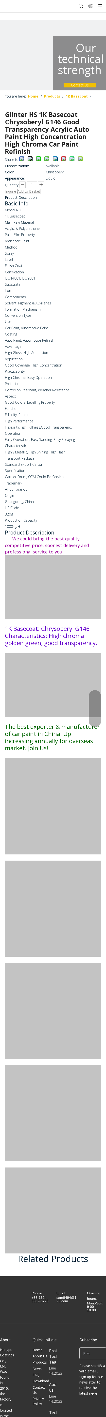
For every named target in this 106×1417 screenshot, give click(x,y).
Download (41, 1381)
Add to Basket (29, 191)
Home (37, 1350)
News (37, 1368)
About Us (40, 1356)
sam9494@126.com (66, 1299)
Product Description (21, 197)
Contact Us (80, 85)
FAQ (36, 1374)
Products (40, 1362)
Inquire (10, 191)
